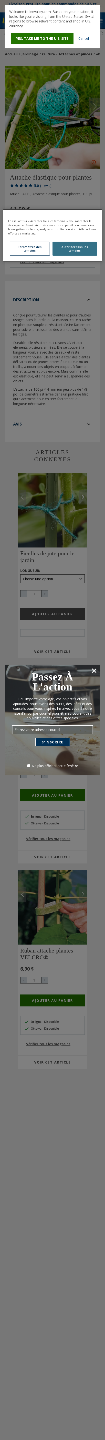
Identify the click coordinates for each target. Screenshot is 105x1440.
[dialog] (52, 26)
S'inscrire (52, 742)
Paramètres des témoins (30, 248)
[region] (53, 235)
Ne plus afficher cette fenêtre (55, 765)
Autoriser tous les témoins (75, 248)
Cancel (83, 38)
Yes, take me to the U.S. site (42, 38)
